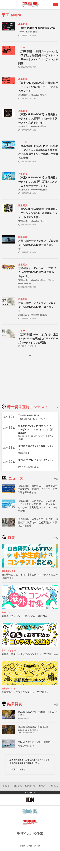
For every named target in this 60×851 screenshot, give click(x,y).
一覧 (56, 478)
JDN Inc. (36, 846)
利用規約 (42, 786)
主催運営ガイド (30, 786)
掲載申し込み (18, 786)
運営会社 (6, 786)
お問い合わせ (54, 786)
